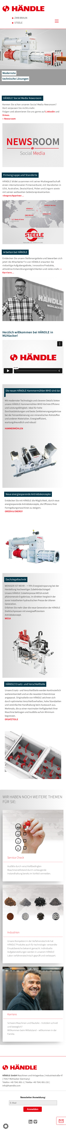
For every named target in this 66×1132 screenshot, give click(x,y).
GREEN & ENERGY (14, 511)
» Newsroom (9, 118)
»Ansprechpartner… (13, 195)
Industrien (13, 932)
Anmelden (32, 1109)
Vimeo (5, 115)
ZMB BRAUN (20, 18)
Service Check (15, 858)
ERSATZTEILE (11, 719)
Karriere (12, 1014)
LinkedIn (50, 111)
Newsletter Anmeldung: (33, 1097)
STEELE (18, 23)
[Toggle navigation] (59, 21)
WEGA (8, 618)
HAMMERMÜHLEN (14, 428)
